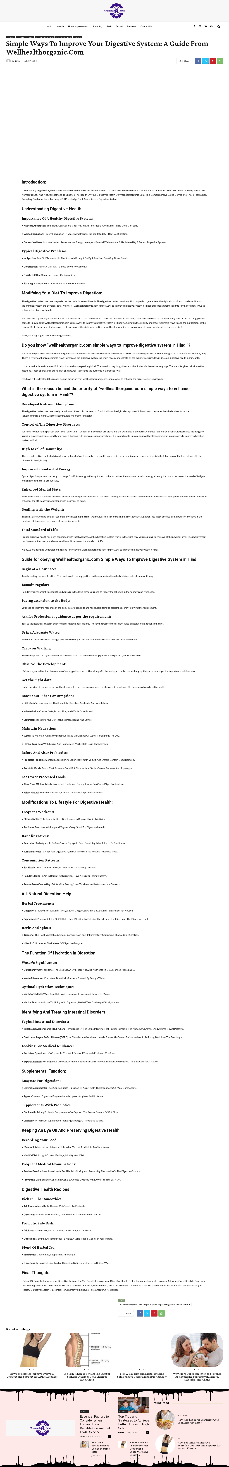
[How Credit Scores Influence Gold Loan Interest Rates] (84, 1444)
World (77, 37)
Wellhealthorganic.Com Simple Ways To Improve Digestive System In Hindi (154, 1304)
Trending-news (44, 37)
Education (123, 1411)
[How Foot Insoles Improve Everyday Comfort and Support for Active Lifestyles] (32, 1350)
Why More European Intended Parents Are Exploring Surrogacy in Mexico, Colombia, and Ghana (197, 1376)
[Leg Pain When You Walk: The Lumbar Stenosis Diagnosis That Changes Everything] (87, 1350)
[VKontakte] (205, 26)
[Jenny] (9, 61)
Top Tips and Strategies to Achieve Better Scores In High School (133, 1422)
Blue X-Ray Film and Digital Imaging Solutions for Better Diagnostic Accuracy (142, 1375)
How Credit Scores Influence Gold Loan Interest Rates (198, 1421)
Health (11, 37)
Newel (83, 1436)
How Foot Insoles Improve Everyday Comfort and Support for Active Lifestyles (32, 1375)
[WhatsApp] (220, 61)
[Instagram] (200, 26)
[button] (218, 26)
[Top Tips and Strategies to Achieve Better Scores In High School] (133, 1405)
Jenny (17, 61)
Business (84, 1411)
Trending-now (63, 37)
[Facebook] (194, 26)
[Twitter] (205, 61)
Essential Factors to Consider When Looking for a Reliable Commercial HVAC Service (95, 1424)
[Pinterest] (213, 61)
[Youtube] (211, 26)
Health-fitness (25, 37)
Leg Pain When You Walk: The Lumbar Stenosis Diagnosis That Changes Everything (87, 1376)
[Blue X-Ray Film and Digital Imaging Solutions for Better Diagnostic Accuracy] (142, 1350)
